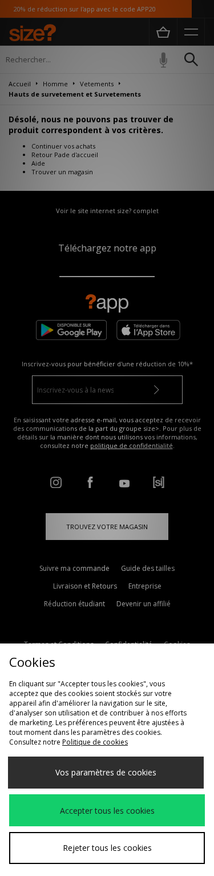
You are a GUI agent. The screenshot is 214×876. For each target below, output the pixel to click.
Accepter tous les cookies (107, 810)
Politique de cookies (95, 742)
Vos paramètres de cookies (105, 772)
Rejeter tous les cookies (107, 847)
